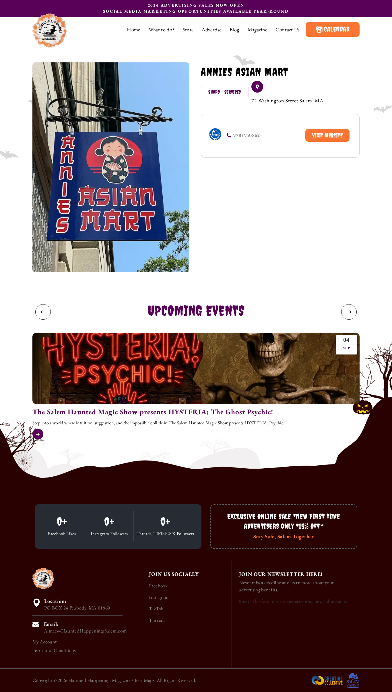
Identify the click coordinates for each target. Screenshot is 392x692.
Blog (234, 29)
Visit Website (327, 135)
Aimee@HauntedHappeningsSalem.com (85, 631)
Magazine (257, 29)
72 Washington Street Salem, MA (287, 100)
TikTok (156, 609)
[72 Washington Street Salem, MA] (257, 87)
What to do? (161, 29)
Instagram (158, 597)
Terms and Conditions (54, 650)
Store (188, 29)
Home (133, 29)
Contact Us (287, 29)
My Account (44, 642)
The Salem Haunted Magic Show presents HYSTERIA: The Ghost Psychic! (152, 411)
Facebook (158, 586)
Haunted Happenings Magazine (99, 680)
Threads (157, 620)
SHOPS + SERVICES (224, 92)
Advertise (211, 29)
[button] (43, 312)
